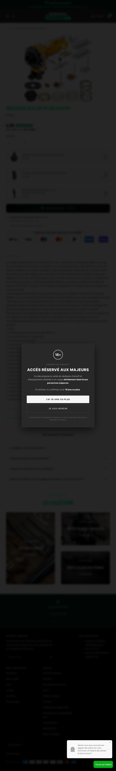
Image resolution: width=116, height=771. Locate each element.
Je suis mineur (58, 408)
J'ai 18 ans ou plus (58, 399)
